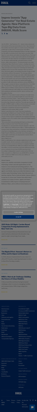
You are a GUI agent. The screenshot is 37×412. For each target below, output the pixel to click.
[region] (18, 206)
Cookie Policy (6, 204)
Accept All (18, 216)
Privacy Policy (15, 204)
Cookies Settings (18, 212)
